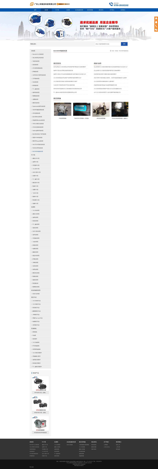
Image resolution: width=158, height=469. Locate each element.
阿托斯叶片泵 (36, 200)
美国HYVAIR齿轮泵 (37, 137)
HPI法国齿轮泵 (36, 113)
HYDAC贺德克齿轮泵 (38, 127)
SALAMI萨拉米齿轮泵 (38, 57)
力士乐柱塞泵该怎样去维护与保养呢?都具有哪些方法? (67, 77)
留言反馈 (118, 449)
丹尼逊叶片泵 (36, 165)
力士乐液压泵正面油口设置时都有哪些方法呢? (65, 81)
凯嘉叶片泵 (35, 186)
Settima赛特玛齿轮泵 (38, 130)
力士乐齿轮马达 (37, 300)
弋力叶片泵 (35, 193)
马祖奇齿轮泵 (36, 61)
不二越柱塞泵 (36, 224)
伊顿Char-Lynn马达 (38, 318)
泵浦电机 (34, 328)
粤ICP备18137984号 (79, 465)
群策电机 (35, 332)
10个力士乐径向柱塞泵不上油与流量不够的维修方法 (107, 92)
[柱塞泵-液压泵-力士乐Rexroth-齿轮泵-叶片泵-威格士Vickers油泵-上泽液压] (50, 4)
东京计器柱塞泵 (37, 231)
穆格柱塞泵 (35, 252)
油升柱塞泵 (35, 234)
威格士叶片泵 (36, 158)
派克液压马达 (36, 307)
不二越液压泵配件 (37, 366)
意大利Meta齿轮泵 (37, 116)
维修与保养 (93, 449)
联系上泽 (118, 444)
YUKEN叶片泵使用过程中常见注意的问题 (64, 85)
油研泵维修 (81, 453)
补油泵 (34, 335)
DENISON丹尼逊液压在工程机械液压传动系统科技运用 (67, 88)
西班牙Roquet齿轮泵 (38, 141)
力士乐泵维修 (82, 447)
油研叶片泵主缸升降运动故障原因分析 (63, 70)
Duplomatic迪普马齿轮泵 (39, 106)
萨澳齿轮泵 (35, 71)
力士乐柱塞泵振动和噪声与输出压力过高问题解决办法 (108, 88)
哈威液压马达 (36, 321)
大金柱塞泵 (35, 241)
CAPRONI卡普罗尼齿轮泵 (39, 75)
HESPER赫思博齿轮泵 (38, 109)
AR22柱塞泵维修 (94, 118)
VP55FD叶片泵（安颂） (40, 412)
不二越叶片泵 (36, 179)
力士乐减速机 (36, 342)
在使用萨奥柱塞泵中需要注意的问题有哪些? (105, 74)
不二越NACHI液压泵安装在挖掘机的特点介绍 (65, 92)
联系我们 (123, 10)
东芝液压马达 (36, 325)
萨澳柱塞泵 (35, 259)
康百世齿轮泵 (36, 102)
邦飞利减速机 (36, 345)
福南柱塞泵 (35, 279)
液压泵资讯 (93, 444)
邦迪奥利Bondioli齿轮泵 (39, 120)
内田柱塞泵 (35, 269)
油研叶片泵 (35, 161)
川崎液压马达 (36, 314)
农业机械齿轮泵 (79, 10)
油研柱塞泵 (35, 217)
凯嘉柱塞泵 (35, 276)
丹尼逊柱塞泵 (36, 238)
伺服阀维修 (81, 455)
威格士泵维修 (82, 449)
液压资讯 (101, 10)
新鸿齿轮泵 (35, 85)
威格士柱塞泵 (36, 214)
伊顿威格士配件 (37, 356)
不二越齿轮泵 (36, 89)
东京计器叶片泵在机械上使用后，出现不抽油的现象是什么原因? (110, 77)
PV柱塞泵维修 (56, 118)
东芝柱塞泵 (35, 266)
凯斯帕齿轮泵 (36, 96)
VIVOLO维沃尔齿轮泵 (38, 123)
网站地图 (32, 467)
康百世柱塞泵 (36, 273)
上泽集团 (106, 444)
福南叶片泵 (35, 196)
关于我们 (112, 10)
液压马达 (34, 297)
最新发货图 (93, 447)
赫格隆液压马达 (37, 311)
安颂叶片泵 (35, 175)
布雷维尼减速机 (37, 349)
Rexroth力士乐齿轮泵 (38, 54)
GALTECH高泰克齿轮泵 (39, 144)
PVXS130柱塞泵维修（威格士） (113, 118)
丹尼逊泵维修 (82, 451)
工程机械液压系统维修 (84, 444)
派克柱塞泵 (35, 220)
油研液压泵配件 (37, 359)
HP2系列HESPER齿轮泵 (40, 432)
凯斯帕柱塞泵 (36, 286)
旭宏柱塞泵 (35, 227)
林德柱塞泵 (35, 245)
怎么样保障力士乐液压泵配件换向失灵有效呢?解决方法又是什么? (110, 67)
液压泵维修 (90, 10)
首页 (35, 10)
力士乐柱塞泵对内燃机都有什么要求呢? (104, 81)
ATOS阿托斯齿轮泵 (37, 68)
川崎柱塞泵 (35, 262)
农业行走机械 (36, 293)
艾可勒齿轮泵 (36, 78)
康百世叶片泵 (36, 182)
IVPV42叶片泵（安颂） (40, 392)
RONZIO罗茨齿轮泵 (38, 148)
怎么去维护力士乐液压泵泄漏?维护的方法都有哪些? (107, 70)
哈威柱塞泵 (35, 248)
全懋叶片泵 (35, 189)
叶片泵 (57, 10)
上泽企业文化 (107, 447)
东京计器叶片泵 (37, 172)
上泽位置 (118, 447)
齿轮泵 (46, 10)
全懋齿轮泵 (35, 99)
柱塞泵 (68, 10)
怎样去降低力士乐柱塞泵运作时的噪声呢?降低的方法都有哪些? (69, 67)
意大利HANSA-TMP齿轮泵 (39, 134)
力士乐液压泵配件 (37, 352)
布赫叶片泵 (35, 203)
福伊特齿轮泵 (36, 92)
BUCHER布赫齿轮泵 (38, 151)
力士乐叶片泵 (36, 168)
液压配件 (35, 338)
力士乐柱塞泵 (36, 210)
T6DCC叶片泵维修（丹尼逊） (75, 118)
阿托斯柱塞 (35, 283)
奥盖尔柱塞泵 (36, 255)
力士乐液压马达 (37, 304)
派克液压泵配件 (37, 363)
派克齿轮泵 (35, 64)
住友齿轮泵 (35, 82)
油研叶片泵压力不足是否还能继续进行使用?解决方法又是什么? (69, 74)
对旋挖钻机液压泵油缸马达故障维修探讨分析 (105, 85)
